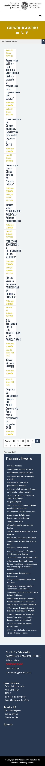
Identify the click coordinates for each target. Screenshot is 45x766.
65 (32, 441)
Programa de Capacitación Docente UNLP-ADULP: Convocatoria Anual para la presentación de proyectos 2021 (12, 408)
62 (18, 441)
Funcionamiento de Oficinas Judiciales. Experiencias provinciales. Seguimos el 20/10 (13, 131)
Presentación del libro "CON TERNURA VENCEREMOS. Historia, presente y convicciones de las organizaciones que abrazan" (13, 79)
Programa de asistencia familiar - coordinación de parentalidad (20, 587)
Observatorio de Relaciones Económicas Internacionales (18, 516)
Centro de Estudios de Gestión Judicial (23, 557)
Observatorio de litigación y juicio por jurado (21, 542)
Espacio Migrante (15, 502)
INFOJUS (8, 693)
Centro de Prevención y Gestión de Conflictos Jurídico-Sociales (21, 552)
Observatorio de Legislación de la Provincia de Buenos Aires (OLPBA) (20, 609)
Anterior (7, 441)
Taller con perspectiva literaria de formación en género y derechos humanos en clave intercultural (20, 617)
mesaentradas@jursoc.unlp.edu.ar (18, 672)
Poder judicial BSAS (12, 689)
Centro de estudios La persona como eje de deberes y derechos (22, 631)
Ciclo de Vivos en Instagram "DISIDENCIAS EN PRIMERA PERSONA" (12, 287)
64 (28, 441)
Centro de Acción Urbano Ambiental (22, 538)
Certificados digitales (13, 710)
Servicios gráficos (11, 713)
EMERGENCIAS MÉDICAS (14, 664)
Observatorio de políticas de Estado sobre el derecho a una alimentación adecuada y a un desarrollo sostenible (21, 601)
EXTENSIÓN (9, 105)
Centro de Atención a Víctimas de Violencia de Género (20, 496)
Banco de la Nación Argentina (15, 696)
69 (15, 445)
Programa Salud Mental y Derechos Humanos (21, 581)
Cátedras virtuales (11, 717)
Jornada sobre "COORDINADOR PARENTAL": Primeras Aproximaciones (13, 213)
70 (20, 445)
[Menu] (40, 16)
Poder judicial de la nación (14, 686)
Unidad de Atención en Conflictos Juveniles (20, 477)
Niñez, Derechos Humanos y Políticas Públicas (22, 532)
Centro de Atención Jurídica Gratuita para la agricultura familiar (21, 506)
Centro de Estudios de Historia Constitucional (19, 625)
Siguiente (27, 445)
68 (10, 445)
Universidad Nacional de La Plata (17, 700)
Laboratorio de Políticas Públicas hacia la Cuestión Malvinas (22, 593)
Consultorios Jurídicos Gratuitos (20, 473)
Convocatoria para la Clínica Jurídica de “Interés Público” (12, 174)
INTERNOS (36, 656)
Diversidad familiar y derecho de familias (20, 526)
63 (23, 441)
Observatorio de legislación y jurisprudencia (18, 574)
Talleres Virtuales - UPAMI (10, 363)
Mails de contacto (12, 660)
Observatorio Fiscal (15, 521)
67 (6, 445)
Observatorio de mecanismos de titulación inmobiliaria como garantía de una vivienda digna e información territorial (22, 565)
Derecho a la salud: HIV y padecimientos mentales (17, 484)
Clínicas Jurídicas (15, 466)
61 (14, 441)
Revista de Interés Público (18, 547)
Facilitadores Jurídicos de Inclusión (21, 511)
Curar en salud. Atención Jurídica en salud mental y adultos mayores (21, 490)
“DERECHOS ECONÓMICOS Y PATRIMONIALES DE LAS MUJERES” (13, 249)
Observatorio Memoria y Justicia (20, 469)
